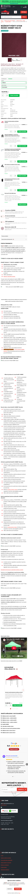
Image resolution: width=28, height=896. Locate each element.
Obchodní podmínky (5, 869)
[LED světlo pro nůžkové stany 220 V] (2, 166)
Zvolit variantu (22, 204)
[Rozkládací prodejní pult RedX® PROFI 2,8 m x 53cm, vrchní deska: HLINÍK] (2, 150)
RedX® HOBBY (8, 21)
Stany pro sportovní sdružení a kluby (11, 728)
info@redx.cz (3, 8)
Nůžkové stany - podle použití (9, 720)
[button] (10, 708)
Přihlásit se (21, 789)
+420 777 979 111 (6, 5)
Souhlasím (17, 888)
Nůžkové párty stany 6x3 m (8, 732)
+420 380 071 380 (7, 6)
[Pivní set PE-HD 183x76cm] (2, 194)
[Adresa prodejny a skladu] (14, 847)
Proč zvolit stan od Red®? (6, 860)
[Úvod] (5, 12)
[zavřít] (26, 1)
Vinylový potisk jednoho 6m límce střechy (14, 692)
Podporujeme (4, 867)
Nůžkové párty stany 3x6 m (8, 730)
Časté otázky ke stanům (6, 862)
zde (19, 893)
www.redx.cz (3, 804)
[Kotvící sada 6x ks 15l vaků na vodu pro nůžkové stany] (2, 180)
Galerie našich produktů (6, 857)
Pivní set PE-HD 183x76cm (10, 193)
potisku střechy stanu (12, 489)
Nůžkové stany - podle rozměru (9, 722)
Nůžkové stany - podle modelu (9, 718)
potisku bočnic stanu (12, 527)
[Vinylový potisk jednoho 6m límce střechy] (2, 122)
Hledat (24, 17)
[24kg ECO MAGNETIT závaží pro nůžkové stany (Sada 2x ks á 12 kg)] (2, 136)
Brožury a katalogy (5, 864)
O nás (2, 855)
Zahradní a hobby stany (8, 726)
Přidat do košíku (14, 95)
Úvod (2, 20)
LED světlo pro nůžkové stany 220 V (12, 164)
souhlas (18, 882)
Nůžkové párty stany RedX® (9, 20)
